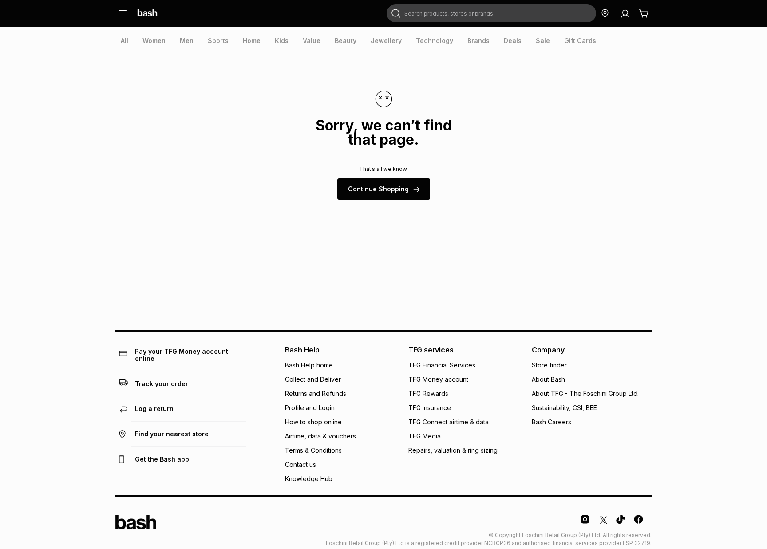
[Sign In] (625, 13)
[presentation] (124, 41)
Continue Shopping (378, 189)
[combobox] (491, 13)
